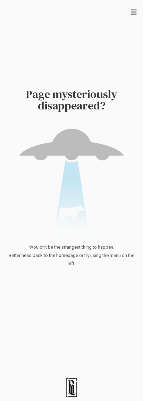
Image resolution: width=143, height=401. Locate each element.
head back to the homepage (50, 255)
